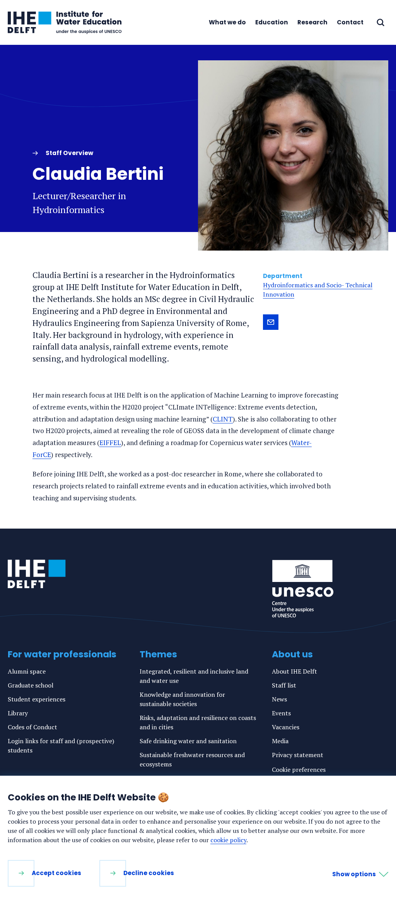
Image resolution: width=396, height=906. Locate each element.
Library (18, 713)
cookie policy (228, 840)
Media (280, 741)
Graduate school (30, 685)
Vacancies (285, 727)
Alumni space (27, 671)
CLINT (223, 419)
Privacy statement (297, 755)
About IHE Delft (294, 671)
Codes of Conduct (32, 727)
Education (271, 22)
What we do (227, 22)
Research (312, 22)
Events (281, 713)
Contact (350, 22)
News (279, 699)
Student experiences (36, 699)
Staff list (284, 685)
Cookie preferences (299, 769)
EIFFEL (110, 442)
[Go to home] (37, 574)
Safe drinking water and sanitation (188, 741)
